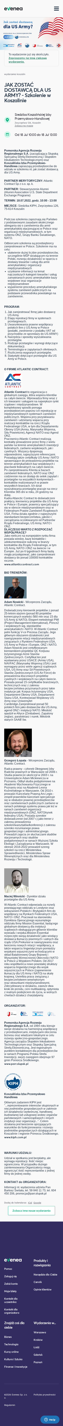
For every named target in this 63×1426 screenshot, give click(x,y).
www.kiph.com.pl (15, 1137)
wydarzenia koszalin (14, 74)
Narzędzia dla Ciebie (45, 1274)
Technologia (11, 1344)
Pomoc (8, 1268)
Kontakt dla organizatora (11, 1311)
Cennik (38, 1282)
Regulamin (9, 1405)
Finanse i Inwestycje (15, 1366)
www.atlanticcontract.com (21, 564)
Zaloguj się (10, 1276)
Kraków (38, 1339)
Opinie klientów (42, 1289)
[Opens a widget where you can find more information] (49, 1420)
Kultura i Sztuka (13, 1359)
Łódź (36, 1347)
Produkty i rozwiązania (42, 1262)
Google (37, 1202)
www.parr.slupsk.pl (16, 1064)
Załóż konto (11, 1283)
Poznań (38, 1362)
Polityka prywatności (44, 1394)
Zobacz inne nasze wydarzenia (31, 1210)
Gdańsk (38, 1354)
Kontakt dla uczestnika (11, 1300)
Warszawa (40, 1332)
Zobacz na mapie (24, 125)
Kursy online (11, 1351)
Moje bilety (10, 1291)
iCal (30, 1202)
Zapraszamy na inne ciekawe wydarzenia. (28, 59)
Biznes (8, 1337)
